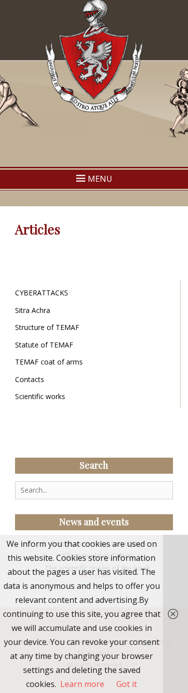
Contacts (29, 379)
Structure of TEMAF (47, 327)
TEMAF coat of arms (49, 362)
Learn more (82, 683)
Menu (100, 178)
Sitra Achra (32, 310)
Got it (126, 683)
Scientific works (40, 396)
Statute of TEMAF (44, 345)
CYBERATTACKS (41, 292)
